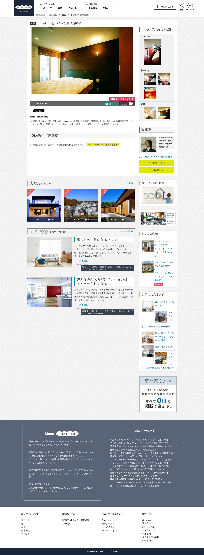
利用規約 (146, 533)
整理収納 (134, 466)
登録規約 (146, 540)
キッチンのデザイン (161, 463)
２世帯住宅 (127, 476)
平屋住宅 (134, 459)
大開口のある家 (135, 456)
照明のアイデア (161, 443)
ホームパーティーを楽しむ (146, 453)
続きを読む (83, 261)
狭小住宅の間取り (118, 479)
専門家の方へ (108, 523)
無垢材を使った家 (138, 479)
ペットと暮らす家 (151, 482)
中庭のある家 (116, 440)
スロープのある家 (163, 347)
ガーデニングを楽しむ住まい (123, 486)
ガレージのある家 (118, 459)
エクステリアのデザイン (159, 472)
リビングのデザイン (139, 463)
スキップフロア (148, 459)
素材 (60, 8)
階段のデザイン (117, 472)
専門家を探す (167, 6)
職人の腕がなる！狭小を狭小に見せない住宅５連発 (164, 337)
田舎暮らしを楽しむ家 (120, 453)
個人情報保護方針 (150, 537)
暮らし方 (47, 8)
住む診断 (25, 534)
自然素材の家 (141, 476)
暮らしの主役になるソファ (97, 240)
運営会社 (146, 523)
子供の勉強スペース (119, 443)
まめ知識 (93, 8)
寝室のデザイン (157, 469)
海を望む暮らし (117, 456)
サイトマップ (148, 530)
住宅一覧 (72, 8)
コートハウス (134, 482)
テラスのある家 (162, 466)
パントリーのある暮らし (143, 446)
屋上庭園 (167, 482)
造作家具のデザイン (119, 446)
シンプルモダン (117, 482)
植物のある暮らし (166, 446)
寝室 (64, 15)
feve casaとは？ (110, 520)
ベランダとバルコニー (120, 469)
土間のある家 (165, 459)
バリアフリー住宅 (118, 463)
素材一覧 (53, 15)
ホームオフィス (152, 456)
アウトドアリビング (141, 443)
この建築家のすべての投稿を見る (156, 156)
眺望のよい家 (134, 449)
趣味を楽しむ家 (117, 449)
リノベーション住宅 (149, 486)
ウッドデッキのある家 (136, 440)
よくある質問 (108, 527)
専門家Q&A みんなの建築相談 (75, 520)
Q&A (105, 8)
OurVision (147, 520)
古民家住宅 (167, 453)
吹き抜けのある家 (136, 472)
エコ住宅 (114, 476)
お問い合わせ (148, 527)
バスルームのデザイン (160, 440)
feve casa (40, 15)
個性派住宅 (148, 449)
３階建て (155, 476)
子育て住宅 (155, 479)
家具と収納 (146, 466)
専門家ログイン (109, 530)
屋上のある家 (140, 469)
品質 (23, 527)
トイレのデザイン (118, 466)
